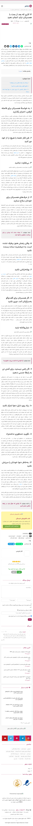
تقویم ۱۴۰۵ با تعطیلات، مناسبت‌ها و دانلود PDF (20, 652)
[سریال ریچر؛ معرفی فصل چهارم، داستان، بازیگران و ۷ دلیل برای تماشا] (27, 719)
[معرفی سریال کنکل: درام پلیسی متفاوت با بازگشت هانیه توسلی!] (27, 713)
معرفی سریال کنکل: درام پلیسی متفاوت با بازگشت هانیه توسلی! (14, 712)
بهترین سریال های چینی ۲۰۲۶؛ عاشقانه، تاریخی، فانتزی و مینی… (14, 705)
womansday (25, 533)
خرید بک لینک (22, 754)
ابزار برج (15, 758)
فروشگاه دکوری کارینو (10, 751)
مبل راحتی (28, 754)
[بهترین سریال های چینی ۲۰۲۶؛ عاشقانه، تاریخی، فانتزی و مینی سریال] (27, 706)
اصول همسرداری (12, 536)
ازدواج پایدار (19, 536)
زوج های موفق (21, 538)
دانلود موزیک (17, 756)
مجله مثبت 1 (21, 758)
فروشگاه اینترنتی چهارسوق (25, 756)
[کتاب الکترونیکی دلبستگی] (16, 514)
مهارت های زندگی (13, 538)
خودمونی (28, 749)
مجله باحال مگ (27, 758)
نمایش (20, 71)
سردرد (4, 274)
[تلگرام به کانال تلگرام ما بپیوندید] (22, 738)
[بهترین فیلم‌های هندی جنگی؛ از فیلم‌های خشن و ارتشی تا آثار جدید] (27, 693)
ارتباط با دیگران (25, 536)
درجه (29, 768)
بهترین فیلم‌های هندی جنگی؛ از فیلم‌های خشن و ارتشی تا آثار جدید (17, 658)
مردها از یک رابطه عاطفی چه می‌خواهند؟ (19, 83)
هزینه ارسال (23, 749)
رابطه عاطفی (13, 176)
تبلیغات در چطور (19, 810)
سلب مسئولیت (8, 812)
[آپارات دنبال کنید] (16, 738)
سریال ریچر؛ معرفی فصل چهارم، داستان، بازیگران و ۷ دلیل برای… (14, 718)
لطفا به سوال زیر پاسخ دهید (25, 610)
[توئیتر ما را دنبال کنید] (11, 738)
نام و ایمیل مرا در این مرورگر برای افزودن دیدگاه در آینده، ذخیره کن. (16, 606)
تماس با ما (26, 812)
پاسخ (2, 640)
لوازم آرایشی (11, 756)
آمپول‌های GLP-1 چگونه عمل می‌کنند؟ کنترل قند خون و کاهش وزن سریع (16, 677)
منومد (29, 771)
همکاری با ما (4, 810)
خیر (14, 572)
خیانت (20, 484)
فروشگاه (27, 810)
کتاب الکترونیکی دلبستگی (23, 519)
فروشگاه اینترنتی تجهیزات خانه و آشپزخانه (22, 751)
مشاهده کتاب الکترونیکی (11, 526)
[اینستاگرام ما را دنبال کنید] (28, 738)
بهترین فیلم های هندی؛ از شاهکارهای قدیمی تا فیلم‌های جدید (17, 664)
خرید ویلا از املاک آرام (15, 754)
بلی (19, 572)
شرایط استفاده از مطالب (17, 812)
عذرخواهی (18, 259)
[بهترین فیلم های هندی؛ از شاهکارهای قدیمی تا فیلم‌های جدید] (27, 699)
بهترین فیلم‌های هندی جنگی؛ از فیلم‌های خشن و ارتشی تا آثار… (14, 692)
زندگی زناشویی (28, 538)
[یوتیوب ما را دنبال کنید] (5, 738)
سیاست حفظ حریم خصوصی (16, 814)
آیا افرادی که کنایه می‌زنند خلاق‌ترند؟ (13, 361)
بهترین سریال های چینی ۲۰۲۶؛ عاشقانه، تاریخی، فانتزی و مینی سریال (17, 670)
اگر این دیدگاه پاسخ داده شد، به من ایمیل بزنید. (19, 616)
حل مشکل (16, 153)
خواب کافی (15, 279)
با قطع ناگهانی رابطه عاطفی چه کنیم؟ (19, 86)
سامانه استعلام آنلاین (16, 749)
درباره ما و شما (12, 810)
